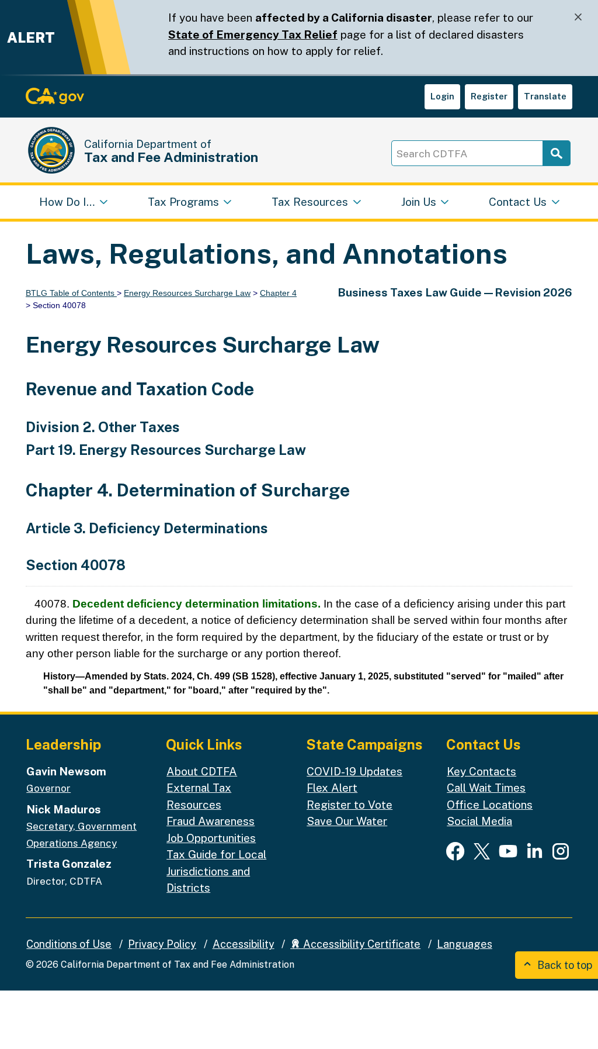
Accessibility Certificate (360, 944)
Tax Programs (183, 201)
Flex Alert (332, 787)
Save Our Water (347, 821)
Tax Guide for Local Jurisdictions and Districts (216, 871)
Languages (464, 944)
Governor (48, 788)
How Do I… (67, 201)
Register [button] (489, 96)
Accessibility (243, 944)
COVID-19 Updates (354, 771)
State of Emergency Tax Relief (253, 34)
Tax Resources (310, 201)
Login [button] (442, 96)
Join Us (418, 201)
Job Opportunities (211, 837)
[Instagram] (560, 850)
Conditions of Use (69, 944)
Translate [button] (545, 96)
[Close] (578, 17)
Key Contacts (481, 771)
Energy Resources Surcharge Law (187, 293)
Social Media (479, 821)
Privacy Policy (162, 944)
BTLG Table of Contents (71, 293)
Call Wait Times (486, 787)
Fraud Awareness (210, 821)
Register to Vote (349, 804)
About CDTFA (201, 771)
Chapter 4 (278, 293)
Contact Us (518, 201)
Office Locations (490, 804)
